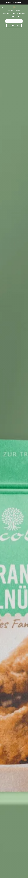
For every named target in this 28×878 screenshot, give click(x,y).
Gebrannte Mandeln (14, 21)
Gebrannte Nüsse (14, 25)
